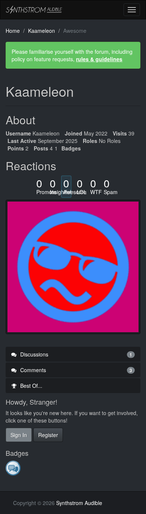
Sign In (18, 435)
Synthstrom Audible (34, 9)
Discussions (75, 354)
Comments (75, 370)
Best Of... (30, 385)
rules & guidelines (99, 59)
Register (48, 435)
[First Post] (14, 467)
